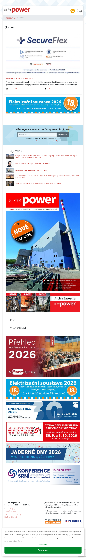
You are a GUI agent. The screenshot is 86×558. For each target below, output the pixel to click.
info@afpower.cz (15, 509)
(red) (48, 89)
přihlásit (62, 134)
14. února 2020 (13, 89)
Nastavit (43, 545)
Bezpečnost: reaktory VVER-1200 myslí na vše (31, 170)
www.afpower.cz (10, 511)
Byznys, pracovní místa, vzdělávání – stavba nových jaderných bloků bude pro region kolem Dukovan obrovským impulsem (46, 156)
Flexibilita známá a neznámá (19, 78)
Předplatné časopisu (11, 517)
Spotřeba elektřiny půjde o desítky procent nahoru (34, 163)
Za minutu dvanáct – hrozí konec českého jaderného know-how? (38, 183)
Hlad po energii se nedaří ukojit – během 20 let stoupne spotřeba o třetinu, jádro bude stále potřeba (47, 177)
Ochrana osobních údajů (12, 515)
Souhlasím (43, 550)
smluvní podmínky (52, 141)
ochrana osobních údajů (36, 141)
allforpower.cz (10, 18)
